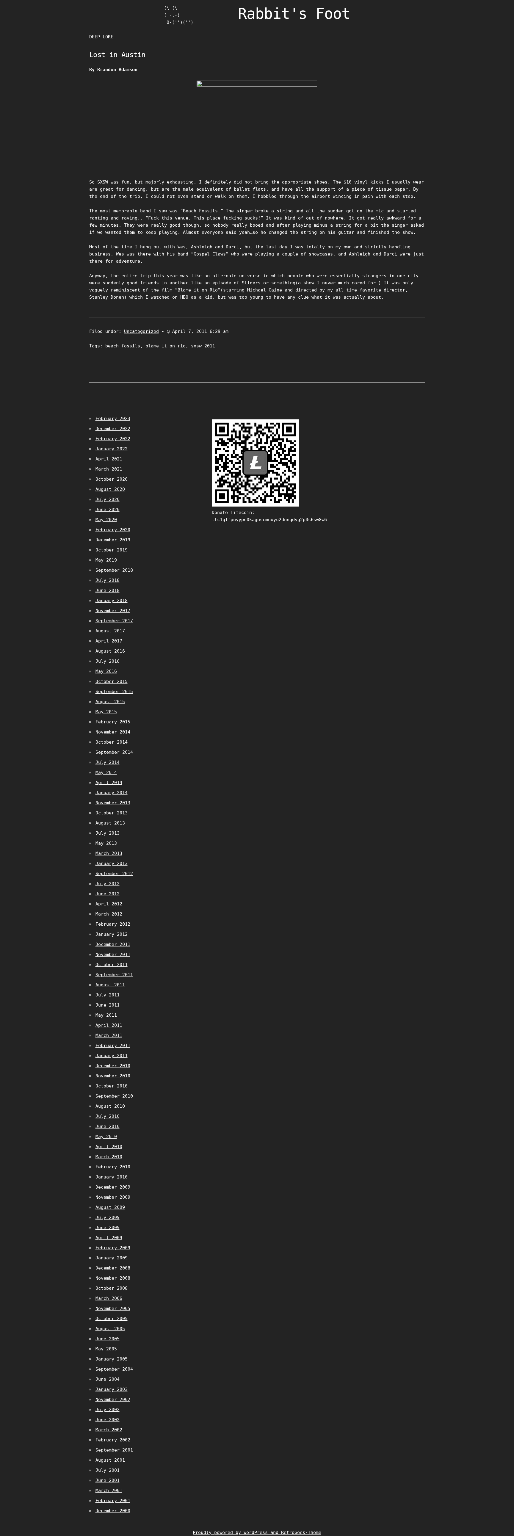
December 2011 (112, 944)
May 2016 (106, 671)
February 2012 (112, 924)
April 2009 (108, 1237)
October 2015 (111, 681)
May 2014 (106, 772)
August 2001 (110, 1460)
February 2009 (112, 1247)
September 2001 (114, 1450)
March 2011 (108, 1035)
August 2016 (110, 651)
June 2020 (107, 509)
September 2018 (114, 570)
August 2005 (110, 1328)
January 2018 (111, 600)
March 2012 (108, 914)
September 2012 (114, 873)
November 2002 (112, 1399)
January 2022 (111, 449)
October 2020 (111, 479)
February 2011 (112, 1045)
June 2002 (107, 1419)
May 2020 (106, 519)
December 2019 (112, 540)
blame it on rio (165, 346)
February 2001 (112, 1500)
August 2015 (110, 701)
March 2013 (108, 853)
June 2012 (107, 893)
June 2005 (107, 1338)
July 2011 (107, 995)
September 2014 (114, 752)
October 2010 (111, 1086)
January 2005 (111, 1359)
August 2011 (110, 985)
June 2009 (107, 1227)
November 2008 (112, 1278)
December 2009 (112, 1187)
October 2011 (111, 964)
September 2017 (114, 620)
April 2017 (108, 641)
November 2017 (112, 610)
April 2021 (108, 459)
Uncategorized (141, 331)
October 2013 (111, 813)
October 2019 (111, 550)
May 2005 (106, 1349)
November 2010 (112, 1076)
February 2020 (112, 529)
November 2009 (112, 1197)
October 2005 (111, 1318)
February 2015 (112, 722)
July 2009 (107, 1217)
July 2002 (107, 1409)
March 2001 (108, 1490)
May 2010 (106, 1136)
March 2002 (108, 1429)
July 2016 (107, 661)
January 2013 (111, 863)
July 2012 (107, 883)
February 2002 (112, 1440)
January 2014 (111, 792)
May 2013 (106, 843)
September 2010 (114, 1096)
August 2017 (110, 631)
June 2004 (107, 1379)
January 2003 (111, 1389)
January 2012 (111, 934)
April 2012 (108, 904)
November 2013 (112, 802)
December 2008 (112, 1268)
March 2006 (108, 1298)
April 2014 (108, 782)
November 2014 (112, 732)
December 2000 (112, 1510)
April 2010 (108, 1146)
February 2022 (112, 438)
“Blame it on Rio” (197, 290)
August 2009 (110, 1207)
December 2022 (112, 428)
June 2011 (107, 1005)
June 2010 (107, 1126)
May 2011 (106, 1015)
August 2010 (110, 1106)
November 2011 (112, 954)
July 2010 (107, 1116)
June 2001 (107, 1480)
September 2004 (114, 1369)
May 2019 (106, 560)
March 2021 (108, 469)
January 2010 (111, 1177)
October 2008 (111, 1288)
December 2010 (112, 1065)
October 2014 (111, 742)
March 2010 (108, 1156)
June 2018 (107, 590)
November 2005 (112, 1308)
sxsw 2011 (203, 346)
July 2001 (107, 1470)
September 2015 (114, 691)
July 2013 (107, 833)
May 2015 (106, 711)
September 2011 (114, 974)
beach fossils (122, 346)
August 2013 (110, 823)
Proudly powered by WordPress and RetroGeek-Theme (257, 1532)
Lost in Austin (117, 55)
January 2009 (111, 1258)
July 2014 (107, 762)
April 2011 (108, 1025)
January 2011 (111, 1055)
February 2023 (112, 418)
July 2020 (107, 499)
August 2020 (110, 489)
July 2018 (107, 580)
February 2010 (112, 1167)
